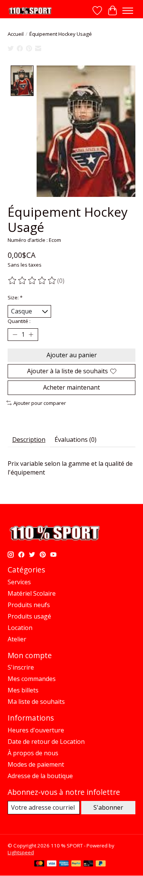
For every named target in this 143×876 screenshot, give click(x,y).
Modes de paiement (36, 764)
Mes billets (23, 690)
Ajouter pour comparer (39, 403)
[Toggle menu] (127, 10)
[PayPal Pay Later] (101, 864)
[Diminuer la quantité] (15, 335)
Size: (15, 297)
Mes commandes (32, 679)
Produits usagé (29, 616)
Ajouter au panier (72, 355)
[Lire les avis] (32, 280)
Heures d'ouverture (36, 730)
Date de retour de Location (46, 741)
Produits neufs (29, 605)
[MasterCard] (39, 864)
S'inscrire (21, 667)
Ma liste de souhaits (36, 701)
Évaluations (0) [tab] (75, 439)
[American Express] (64, 864)
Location (20, 627)
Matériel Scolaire (32, 593)
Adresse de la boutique (40, 776)
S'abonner (108, 807)
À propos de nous (33, 753)
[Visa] (52, 864)
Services (19, 582)
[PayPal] (76, 864)
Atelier (17, 639)
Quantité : (19, 321)
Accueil (16, 33)
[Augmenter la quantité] (31, 335)
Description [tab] (28, 439)
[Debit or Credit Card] (88, 864)
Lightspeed (21, 852)
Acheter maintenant (71, 387)
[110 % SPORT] (30, 10)
